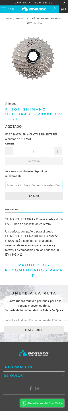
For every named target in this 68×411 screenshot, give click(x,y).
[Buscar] (54, 9)
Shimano (11, 103)
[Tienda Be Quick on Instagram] (37, 389)
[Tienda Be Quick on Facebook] (30, 389)
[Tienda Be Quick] (34, 9)
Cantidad (9, 143)
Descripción (11, 209)
